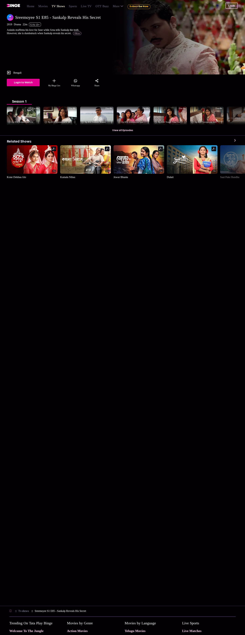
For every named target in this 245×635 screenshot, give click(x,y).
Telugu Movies (135, 631)
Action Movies (77, 631)
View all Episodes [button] (122, 130)
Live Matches (192, 631)
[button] (25, 116)
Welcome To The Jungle (26, 631)
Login (231, 5)
